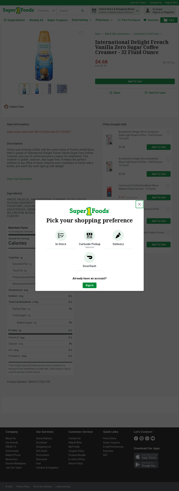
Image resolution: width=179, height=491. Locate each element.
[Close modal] (139, 204)
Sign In (90, 285)
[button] (60, 239)
